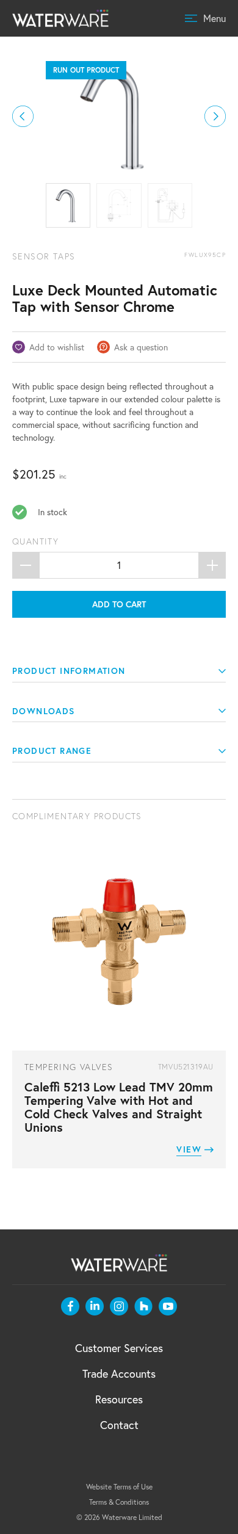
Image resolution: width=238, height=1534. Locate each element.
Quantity (35, 541)
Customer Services (119, 1347)
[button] (23, 116)
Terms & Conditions (119, 1502)
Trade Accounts (119, 1373)
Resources (119, 1399)
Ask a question (141, 347)
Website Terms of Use (119, 1486)
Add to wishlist (56, 347)
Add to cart (119, 604)
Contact (119, 1424)
